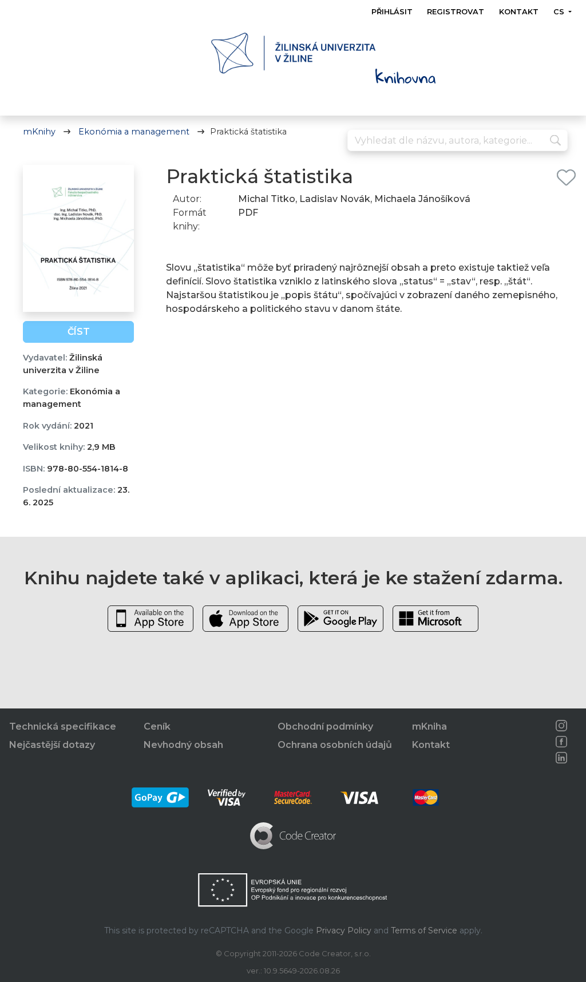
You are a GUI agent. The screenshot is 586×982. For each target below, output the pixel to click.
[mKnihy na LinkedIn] (562, 757)
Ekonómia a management (133, 131)
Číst (79, 331)
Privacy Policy (343, 930)
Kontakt (519, 11)
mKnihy (39, 131)
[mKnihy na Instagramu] (562, 725)
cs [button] (560, 11)
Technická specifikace (62, 726)
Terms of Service (424, 930)
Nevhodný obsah (183, 744)
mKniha (429, 726)
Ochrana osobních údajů (335, 744)
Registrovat (456, 11)
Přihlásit (392, 11)
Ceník (157, 726)
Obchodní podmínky (325, 726)
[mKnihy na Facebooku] (562, 741)
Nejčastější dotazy (52, 744)
